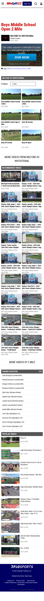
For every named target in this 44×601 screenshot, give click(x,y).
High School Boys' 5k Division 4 (31, 450)
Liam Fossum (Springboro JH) (12, 426)
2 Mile (29, 69)
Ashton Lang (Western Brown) (12, 405)
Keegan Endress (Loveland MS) (12, 384)
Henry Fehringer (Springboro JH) (13, 422)
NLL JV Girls (25, 548)
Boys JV (23, 438)
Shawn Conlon (15, 38)
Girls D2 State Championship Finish (30, 537)
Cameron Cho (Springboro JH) (12, 418)
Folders (4, 84)
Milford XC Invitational (22, 36)
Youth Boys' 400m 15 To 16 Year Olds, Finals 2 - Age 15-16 (31, 512)
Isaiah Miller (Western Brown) (12, 409)
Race (24, 69)
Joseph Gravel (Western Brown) (12, 401)
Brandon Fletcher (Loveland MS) (13, 388)
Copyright (20, 571)
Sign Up (27, 4)
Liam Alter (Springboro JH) (11, 414)
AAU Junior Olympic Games (30, 188)
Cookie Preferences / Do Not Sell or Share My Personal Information (21, 583)
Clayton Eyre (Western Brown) (12, 397)
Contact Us (10, 580)
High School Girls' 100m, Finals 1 (31, 524)
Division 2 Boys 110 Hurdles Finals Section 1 (30, 500)
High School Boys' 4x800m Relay (31, 487)
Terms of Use (31, 580)
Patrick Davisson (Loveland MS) (12, 380)
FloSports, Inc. (27, 571)
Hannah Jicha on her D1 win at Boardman (31, 463)
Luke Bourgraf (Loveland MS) (12, 375)
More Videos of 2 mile (22, 362)
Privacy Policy (20, 580)
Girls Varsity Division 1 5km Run (31, 475)
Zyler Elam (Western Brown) (11, 392)
